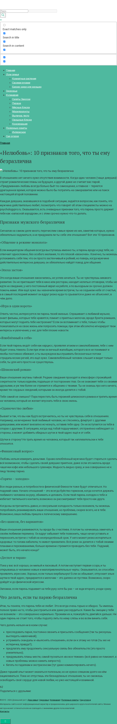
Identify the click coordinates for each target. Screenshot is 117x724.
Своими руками (21, 82)
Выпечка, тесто (20, 115)
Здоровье (11, 91)
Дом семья (12, 74)
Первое (16, 103)
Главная (10, 70)
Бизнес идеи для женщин (26, 86)
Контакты (4, 711)
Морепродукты (21, 111)
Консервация (19, 123)
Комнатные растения (24, 78)
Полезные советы (16, 128)
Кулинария (12, 95)
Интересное (19, 132)
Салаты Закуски (21, 99)
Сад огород (12, 136)
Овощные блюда (22, 119)
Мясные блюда (21, 107)
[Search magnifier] (3, 15)
